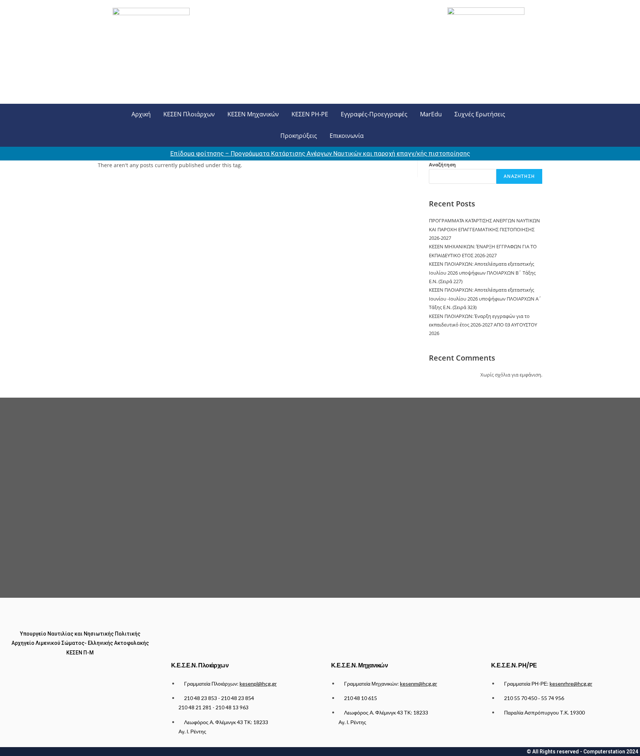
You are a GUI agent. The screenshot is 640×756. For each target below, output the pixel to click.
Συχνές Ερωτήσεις (479, 114)
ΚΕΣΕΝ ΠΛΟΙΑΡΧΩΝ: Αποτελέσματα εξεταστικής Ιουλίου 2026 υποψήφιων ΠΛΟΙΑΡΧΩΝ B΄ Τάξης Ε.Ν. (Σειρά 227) (482, 273)
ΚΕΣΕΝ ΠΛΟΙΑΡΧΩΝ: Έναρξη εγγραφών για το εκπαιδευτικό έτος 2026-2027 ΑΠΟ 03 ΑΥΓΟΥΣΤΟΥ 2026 (483, 325)
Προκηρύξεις (298, 136)
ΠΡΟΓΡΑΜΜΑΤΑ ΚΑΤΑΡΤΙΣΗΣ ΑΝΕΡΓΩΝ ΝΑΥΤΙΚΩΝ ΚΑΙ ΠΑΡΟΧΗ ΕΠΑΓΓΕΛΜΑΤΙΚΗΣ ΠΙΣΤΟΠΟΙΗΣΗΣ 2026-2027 (484, 229)
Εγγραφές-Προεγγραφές (374, 114)
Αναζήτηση (442, 164)
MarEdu (431, 114)
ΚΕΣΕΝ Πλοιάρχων (189, 114)
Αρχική (141, 114)
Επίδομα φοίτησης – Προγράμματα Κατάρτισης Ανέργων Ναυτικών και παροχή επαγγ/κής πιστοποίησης (320, 153)
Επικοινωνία (347, 136)
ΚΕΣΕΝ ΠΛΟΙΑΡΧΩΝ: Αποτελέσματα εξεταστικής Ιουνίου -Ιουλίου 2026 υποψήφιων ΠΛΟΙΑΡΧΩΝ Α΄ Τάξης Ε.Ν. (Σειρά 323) (485, 298)
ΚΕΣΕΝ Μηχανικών (253, 114)
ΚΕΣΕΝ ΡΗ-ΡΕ (309, 114)
